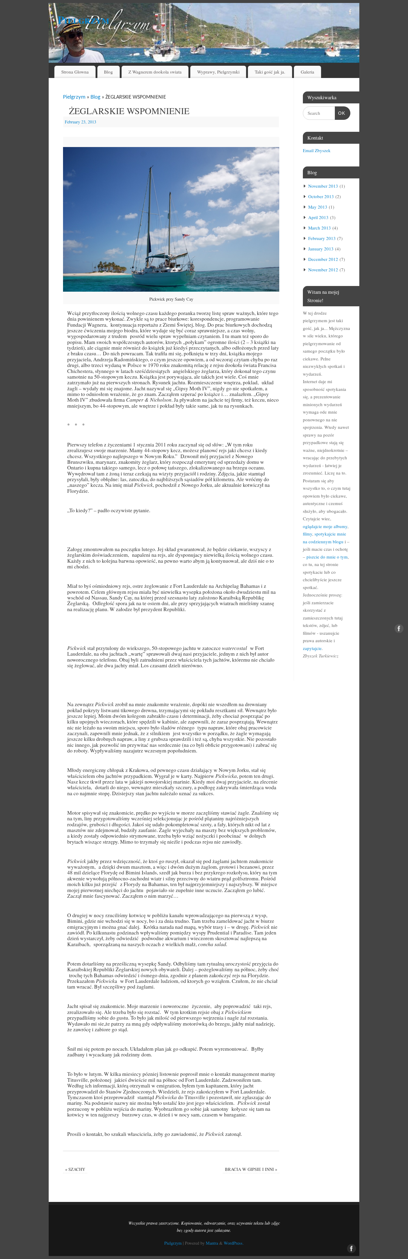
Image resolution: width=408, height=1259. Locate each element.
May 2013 (317, 207)
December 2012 (323, 259)
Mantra (212, 1243)
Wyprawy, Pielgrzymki (218, 72)
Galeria (307, 72)
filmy (307, 534)
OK (340, 113)
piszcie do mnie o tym (327, 557)
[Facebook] (350, 13)
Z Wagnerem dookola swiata (155, 72)
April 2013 (318, 217)
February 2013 (322, 238)
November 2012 (323, 270)
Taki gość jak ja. (270, 72)
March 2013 (319, 228)
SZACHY (75, 1169)
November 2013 (323, 186)
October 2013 (321, 196)
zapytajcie (312, 648)
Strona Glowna (75, 72)
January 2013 (321, 249)
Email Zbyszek (317, 150)
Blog (108, 72)
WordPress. (234, 1243)
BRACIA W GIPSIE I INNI (251, 1169)
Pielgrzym (83, 19)
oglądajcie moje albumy (325, 526)
